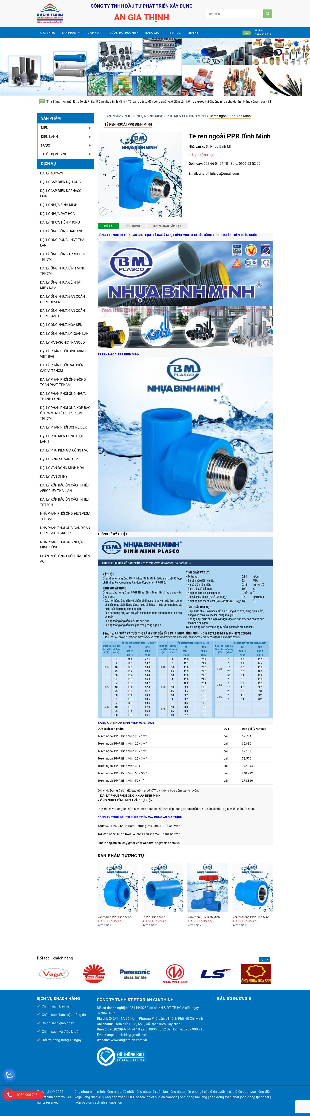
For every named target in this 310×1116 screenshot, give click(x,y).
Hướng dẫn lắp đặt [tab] (167, 226)
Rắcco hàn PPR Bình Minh (114, 917)
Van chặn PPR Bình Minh (203, 917)
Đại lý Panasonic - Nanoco (62, 342)
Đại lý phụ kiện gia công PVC (64, 450)
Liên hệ (192, 32)
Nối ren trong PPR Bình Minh (251, 917)
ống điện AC (93, 1097)
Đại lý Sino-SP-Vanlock (59, 459)
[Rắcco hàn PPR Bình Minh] (117, 887)
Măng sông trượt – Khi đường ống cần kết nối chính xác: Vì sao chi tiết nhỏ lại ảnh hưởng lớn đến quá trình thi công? (216, 101)
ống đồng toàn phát (224, 1097)
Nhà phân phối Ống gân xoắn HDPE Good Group (65, 530)
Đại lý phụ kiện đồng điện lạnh (62, 438)
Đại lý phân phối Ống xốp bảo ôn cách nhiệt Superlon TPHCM (65, 413)
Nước (129, 116)
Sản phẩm (69, 32)
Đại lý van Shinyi (54, 476)
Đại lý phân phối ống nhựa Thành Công (63, 396)
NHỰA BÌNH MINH (150, 116)
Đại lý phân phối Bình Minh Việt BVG (63, 354)
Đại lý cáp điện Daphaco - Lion (61, 193)
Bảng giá (152, 32)
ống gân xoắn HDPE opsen (125, 1097)
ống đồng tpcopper (255, 1097)
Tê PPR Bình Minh (153, 917)
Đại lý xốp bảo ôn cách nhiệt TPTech (65, 502)
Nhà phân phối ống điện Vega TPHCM (65, 516)
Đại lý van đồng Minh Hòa (62, 468)
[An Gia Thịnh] (58, 14)
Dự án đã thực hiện (124, 32)
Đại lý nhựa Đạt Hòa (57, 214)
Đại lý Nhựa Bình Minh (58, 205)
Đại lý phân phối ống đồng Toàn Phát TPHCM (63, 382)
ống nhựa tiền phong (185, 1092)
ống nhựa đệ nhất (120, 1092)
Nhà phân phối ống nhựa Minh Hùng (61, 544)
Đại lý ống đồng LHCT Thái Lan (62, 242)
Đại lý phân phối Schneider (63, 427)
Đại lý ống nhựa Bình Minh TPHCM (62, 271)
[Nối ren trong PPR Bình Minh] (252, 887)
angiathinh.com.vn (51, 1097)
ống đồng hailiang (193, 1097)
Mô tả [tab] (108, 226)
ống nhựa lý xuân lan (152, 1092)
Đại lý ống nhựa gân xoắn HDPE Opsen (62, 299)
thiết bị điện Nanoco (162, 1097)
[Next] (273, 899)
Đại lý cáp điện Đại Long (60, 182)
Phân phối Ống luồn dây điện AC (65, 559)
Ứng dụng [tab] (133, 226)
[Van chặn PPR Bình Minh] (207, 887)
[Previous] (98, 899)
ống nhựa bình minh (90, 1092)
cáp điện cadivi (215, 1092)
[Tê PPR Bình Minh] (162, 887)
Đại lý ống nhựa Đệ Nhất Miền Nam (61, 285)
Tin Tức (175, 32)
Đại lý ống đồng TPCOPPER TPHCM (62, 257)
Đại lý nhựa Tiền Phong (60, 222)
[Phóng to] (103, 211)
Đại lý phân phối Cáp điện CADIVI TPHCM (61, 368)
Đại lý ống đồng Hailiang (61, 231)
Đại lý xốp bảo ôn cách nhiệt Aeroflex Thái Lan (65, 488)
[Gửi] (267, 13)
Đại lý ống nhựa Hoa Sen (61, 325)
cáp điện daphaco (242, 1092)
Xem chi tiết (105, 925)
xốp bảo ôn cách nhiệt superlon (98, 1102)
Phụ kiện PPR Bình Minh (187, 116)
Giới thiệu (47, 32)
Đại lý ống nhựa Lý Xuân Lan (64, 334)
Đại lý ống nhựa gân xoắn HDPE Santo (62, 313)
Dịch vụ (93, 32)
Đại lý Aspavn (51, 173)
